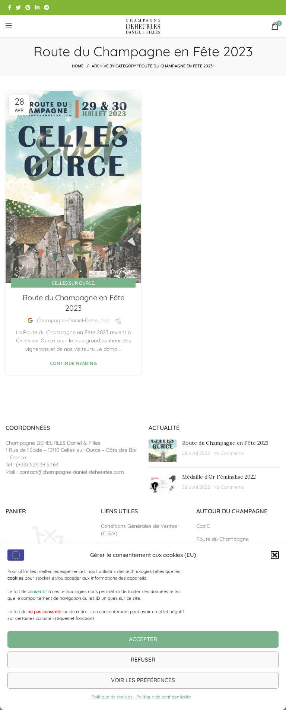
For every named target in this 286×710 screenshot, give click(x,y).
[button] (275, 555)
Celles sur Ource (73, 283)
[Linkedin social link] (37, 7)
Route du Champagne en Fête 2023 (225, 443)
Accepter (143, 639)
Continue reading (73, 363)
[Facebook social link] (9, 7)
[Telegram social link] (46, 7)
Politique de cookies (112, 697)
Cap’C (203, 526)
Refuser (143, 659)
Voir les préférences (143, 680)
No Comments (228, 453)
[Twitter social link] (18, 7)
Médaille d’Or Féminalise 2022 (219, 476)
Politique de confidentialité (163, 697)
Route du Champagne (222, 539)
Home (77, 66)
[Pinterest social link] (28, 7)
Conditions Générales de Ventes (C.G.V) (139, 530)
